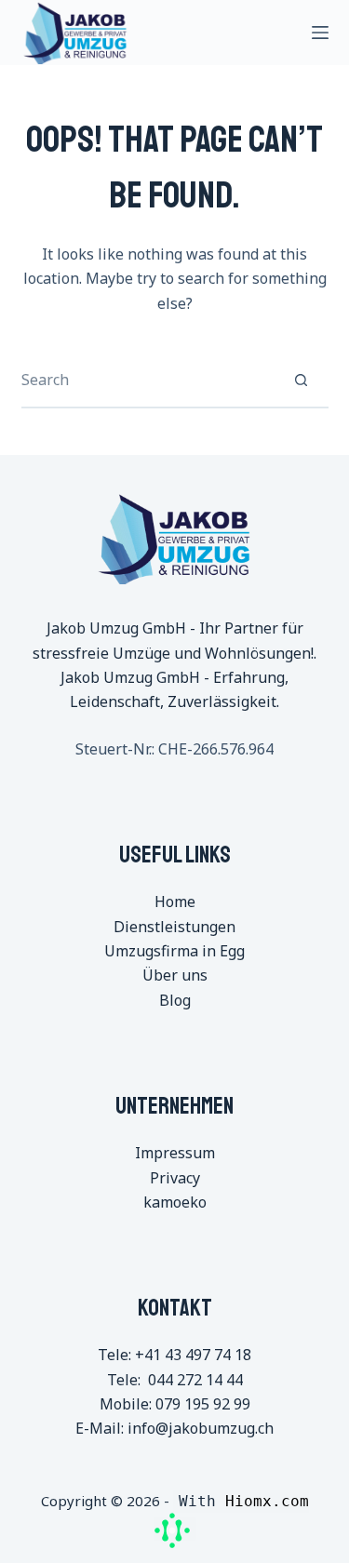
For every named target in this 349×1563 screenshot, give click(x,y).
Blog (175, 1000)
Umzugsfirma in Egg (174, 951)
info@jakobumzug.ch (201, 1428)
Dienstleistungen (174, 926)
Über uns (175, 975)
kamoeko (175, 1202)
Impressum (175, 1152)
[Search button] (302, 380)
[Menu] (320, 32)
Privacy (175, 1178)
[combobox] (148, 379)
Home (174, 901)
